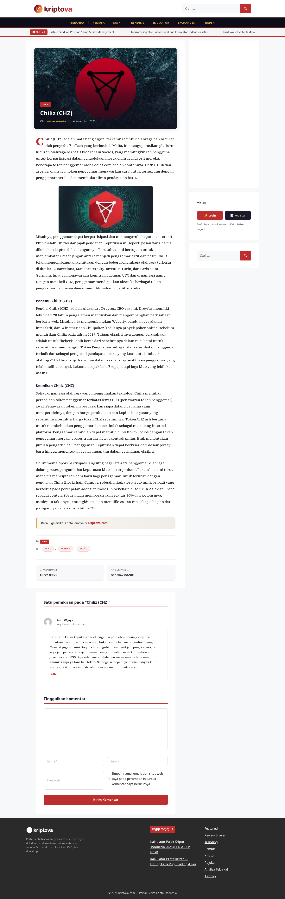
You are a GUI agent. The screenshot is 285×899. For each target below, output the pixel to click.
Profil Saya (203, 224)
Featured (211, 828)
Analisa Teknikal (216, 869)
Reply (53, 674)
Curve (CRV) (48, 575)
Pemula (99, 22)
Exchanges (186, 22)
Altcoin (66, 548)
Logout (201, 229)
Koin (117, 22)
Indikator (161, 22)
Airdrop (210, 876)
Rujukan (211, 862)
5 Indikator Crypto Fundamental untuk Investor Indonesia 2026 (128, 32)
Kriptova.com (98, 523)
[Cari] (245, 8)
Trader (209, 22)
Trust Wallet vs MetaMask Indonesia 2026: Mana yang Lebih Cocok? (225, 32)
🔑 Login (210, 215)
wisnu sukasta (56, 121)
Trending (137, 22)
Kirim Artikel (237, 224)
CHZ (48, 548)
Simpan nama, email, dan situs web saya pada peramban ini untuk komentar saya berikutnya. (137, 778)
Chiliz (84, 548)
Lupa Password (219, 224)
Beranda (77, 22)
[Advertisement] (224, 117)
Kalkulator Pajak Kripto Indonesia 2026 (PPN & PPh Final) (170, 847)
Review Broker (215, 835)
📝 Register (237, 215)
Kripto (209, 855)
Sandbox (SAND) (122, 575)
